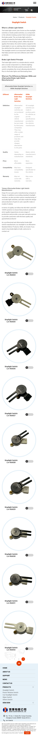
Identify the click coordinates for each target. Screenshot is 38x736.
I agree (27, 733)
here (25, 730)
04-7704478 (9, 720)
